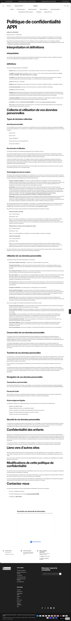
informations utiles (19, 594)
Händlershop (19, 591)
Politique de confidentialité (16, 617)
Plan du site (19, 600)
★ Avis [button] (69, 311)
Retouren (19, 601)
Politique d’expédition (32, 617)
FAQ (18, 606)
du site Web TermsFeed (42, 206)
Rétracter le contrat (64, 618)
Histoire (18, 596)
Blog (18, 598)
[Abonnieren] (60, 574)
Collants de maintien (21, 570)
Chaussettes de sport (21, 577)
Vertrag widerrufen (19, 604)
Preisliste (19, 589)
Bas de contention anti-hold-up (22, 573)
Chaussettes (19, 575)
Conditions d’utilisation (24, 617)
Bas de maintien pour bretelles (21, 579)
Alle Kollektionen (20, 581)
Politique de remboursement (7, 617)
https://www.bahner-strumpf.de (49, 102)
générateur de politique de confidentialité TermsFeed (19, 43)
